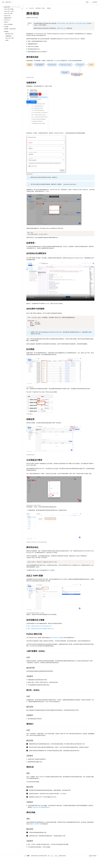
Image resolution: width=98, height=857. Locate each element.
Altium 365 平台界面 (8, 9)
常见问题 (6, 26)
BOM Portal (7, 20)
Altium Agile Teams (70, 23)
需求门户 (6, 22)
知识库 (6, 40)
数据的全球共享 (7, 17)
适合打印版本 (93, 855)
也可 (61, 793)
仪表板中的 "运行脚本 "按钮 (35, 824)
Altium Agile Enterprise (81, 23)
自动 (39, 641)
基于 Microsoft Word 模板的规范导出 (40, 807)
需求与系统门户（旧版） (40, 8)
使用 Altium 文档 (9, 33)
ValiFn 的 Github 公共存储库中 (57, 637)
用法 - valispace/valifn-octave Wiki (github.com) (39, 626)
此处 (56, 177)
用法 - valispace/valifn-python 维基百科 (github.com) (41, 628)
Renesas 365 (7, 15)
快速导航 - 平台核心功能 (9, 28)
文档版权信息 (8, 36)
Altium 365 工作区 (8, 13)
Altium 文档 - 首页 (9, 38)
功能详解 (48, 8)
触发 (65, 793)
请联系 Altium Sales (61, 28)
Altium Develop (61, 23)
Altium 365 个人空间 (8, 11)
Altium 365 (31, 8)
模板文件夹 (48, 570)
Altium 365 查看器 (8, 24)
